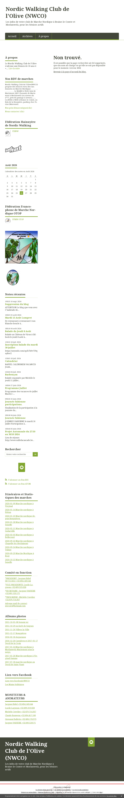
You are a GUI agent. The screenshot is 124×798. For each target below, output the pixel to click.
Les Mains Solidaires (14, 684)
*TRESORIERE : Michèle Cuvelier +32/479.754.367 (20, 598)
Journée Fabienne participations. (15, 403)
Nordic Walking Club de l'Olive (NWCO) (37, 12)
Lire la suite (14, 68)
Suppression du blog (17, 304)
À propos (44, 36)
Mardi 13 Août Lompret (18, 317)
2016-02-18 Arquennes (15, 637)
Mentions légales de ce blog (46, 792)
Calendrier (11, 361)
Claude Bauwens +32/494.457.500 (20, 715)
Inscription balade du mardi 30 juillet (21, 346)
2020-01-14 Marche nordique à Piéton (19, 511)
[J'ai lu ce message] (122, 796)
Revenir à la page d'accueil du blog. (70, 71)
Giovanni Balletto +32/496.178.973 (20, 719)
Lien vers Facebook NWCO (17, 680)
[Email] (21, 467)
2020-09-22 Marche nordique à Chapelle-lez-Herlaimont (19, 542)
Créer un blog (58, 787)
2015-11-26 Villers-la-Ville (17, 629)
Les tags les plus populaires (80, 790)
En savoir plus (111, 796)
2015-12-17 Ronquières (15, 633)
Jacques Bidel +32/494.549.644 (19, 704)
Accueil (12, 36)
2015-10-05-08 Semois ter (16, 622)
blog (101, 792)
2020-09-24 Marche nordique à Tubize (19, 548)
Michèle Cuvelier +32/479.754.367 (20, 711)
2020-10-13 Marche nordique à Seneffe (19, 561)
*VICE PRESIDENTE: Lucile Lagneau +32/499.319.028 (19, 586)
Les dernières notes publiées (62, 790)
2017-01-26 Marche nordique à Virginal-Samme (21, 657)
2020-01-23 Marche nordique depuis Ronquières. (20, 517)
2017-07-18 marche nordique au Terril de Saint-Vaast (20, 663)
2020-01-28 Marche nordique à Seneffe (19, 523)
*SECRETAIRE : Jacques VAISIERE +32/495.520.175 (20, 592)
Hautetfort (67, 787)
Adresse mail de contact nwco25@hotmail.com (16, 604)
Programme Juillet (16, 388)
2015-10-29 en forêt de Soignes (19, 626)
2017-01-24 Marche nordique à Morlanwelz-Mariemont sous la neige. (19, 649)
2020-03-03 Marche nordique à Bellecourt (19, 536)
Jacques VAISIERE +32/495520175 (20, 722)
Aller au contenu (9, 2)
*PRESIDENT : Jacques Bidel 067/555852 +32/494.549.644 (18, 579)
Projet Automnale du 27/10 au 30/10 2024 (20, 433)
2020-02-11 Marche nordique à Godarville (19, 529)
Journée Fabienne (15, 417)
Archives (27, 36)
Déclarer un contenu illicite (29, 792)
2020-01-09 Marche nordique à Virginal (19, 504)
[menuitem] (12, 36)
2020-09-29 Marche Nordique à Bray (19, 554)
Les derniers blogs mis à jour (44, 790)
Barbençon (11, 374)
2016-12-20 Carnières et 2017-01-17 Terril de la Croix (21, 642)
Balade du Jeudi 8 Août (18, 331)
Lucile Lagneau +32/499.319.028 (20, 708)
